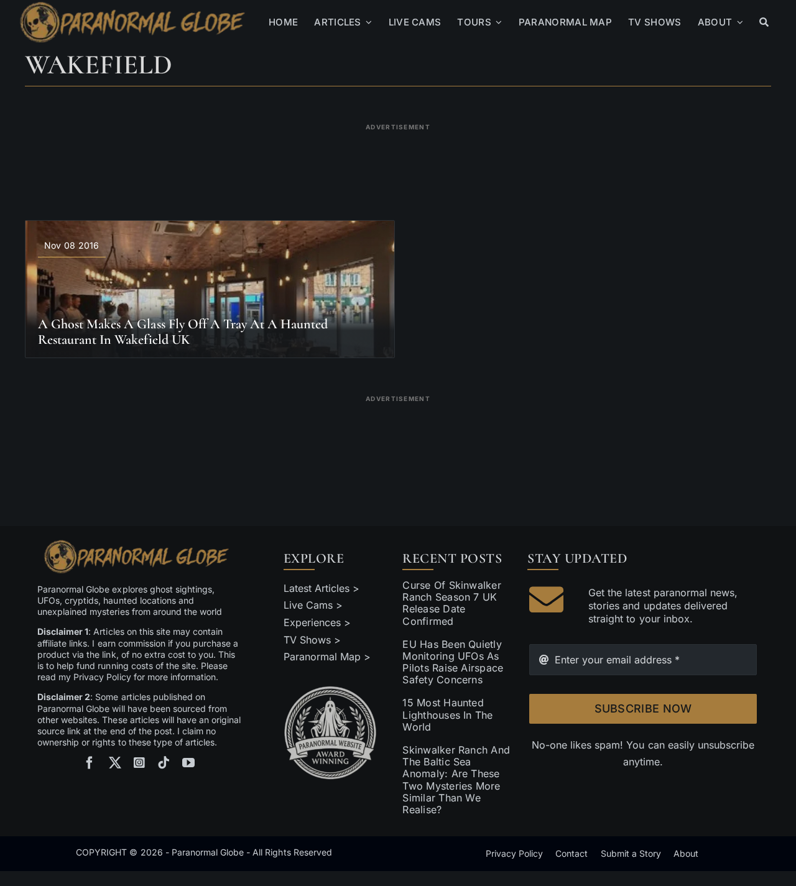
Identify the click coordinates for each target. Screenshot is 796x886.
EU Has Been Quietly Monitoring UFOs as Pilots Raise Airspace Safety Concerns (452, 662)
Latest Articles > (322, 588)
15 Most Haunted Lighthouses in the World (447, 714)
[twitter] (115, 763)
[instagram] (139, 763)
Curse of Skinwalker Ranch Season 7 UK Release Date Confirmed (451, 603)
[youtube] (188, 763)
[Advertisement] (398, 164)
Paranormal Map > (327, 656)
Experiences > (317, 622)
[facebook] (89, 763)
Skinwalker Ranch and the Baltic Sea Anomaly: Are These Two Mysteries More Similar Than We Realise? (456, 780)
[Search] (764, 22)
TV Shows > (312, 640)
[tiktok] (163, 763)
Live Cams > (313, 605)
